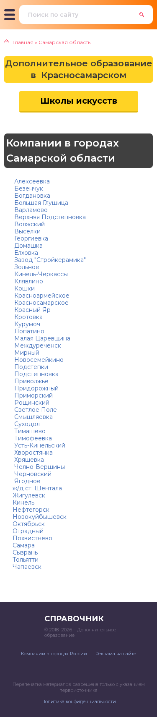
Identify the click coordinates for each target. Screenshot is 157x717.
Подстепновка (36, 374)
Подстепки (30, 367)
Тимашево (29, 431)
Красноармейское (41, 295)
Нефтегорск (31, 509)
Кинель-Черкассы (40, 274)
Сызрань (25, 552)
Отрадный (28, 531)
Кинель (23, 502)
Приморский (33, 395)
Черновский (32, 474)
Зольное (26, 267)
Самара (24, 545)
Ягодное (27, 481)
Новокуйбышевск (40, 517)
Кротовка (28, 317)
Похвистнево (32, 538)
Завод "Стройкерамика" (49, 260)
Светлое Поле (35, 409)
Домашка (28, 245)
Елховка (25, 252)
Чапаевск (27, 566)
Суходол (26, 424)
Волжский (29, 224)
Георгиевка (30, 238)
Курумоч (26, 324)
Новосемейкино (38, 360)
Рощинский (31, 402)
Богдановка (31, 195)
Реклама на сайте (115, 654)
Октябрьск (29, 524)
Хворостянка (33, 452)
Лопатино (28, 331)
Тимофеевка (32, 438)
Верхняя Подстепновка (49, 217)
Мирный (26, 352)
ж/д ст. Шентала (37, 488)
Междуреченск (37, 345)
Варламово (30, 210)
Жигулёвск (29, 495)
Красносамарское (41, 302)
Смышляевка (33, 417)
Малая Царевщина (41, 338)
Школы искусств (78, 101)
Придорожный (36, 388)
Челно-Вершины (39, 467)
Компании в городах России (54, 654)
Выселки (27, 231)
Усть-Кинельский (39, 445)
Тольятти (26, 559)
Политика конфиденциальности (78, 701)
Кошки (24, 288)
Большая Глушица (40, 203)
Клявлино (28, 281)
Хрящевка (28, 459)
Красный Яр (32, 310)
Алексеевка (31, 181)
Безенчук (28, 188)
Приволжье (31, 381)
